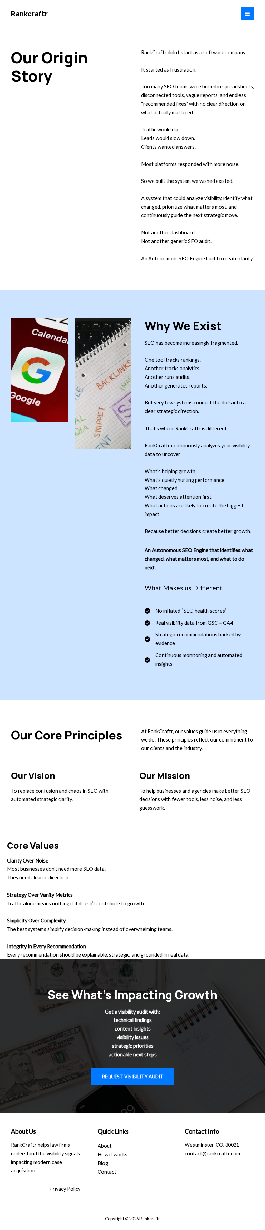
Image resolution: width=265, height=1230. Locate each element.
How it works (112, 1154)
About (105, 1146)
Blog (103, 1163)
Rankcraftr (29, 13)
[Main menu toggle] (247, 13)
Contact (107, 1172)
